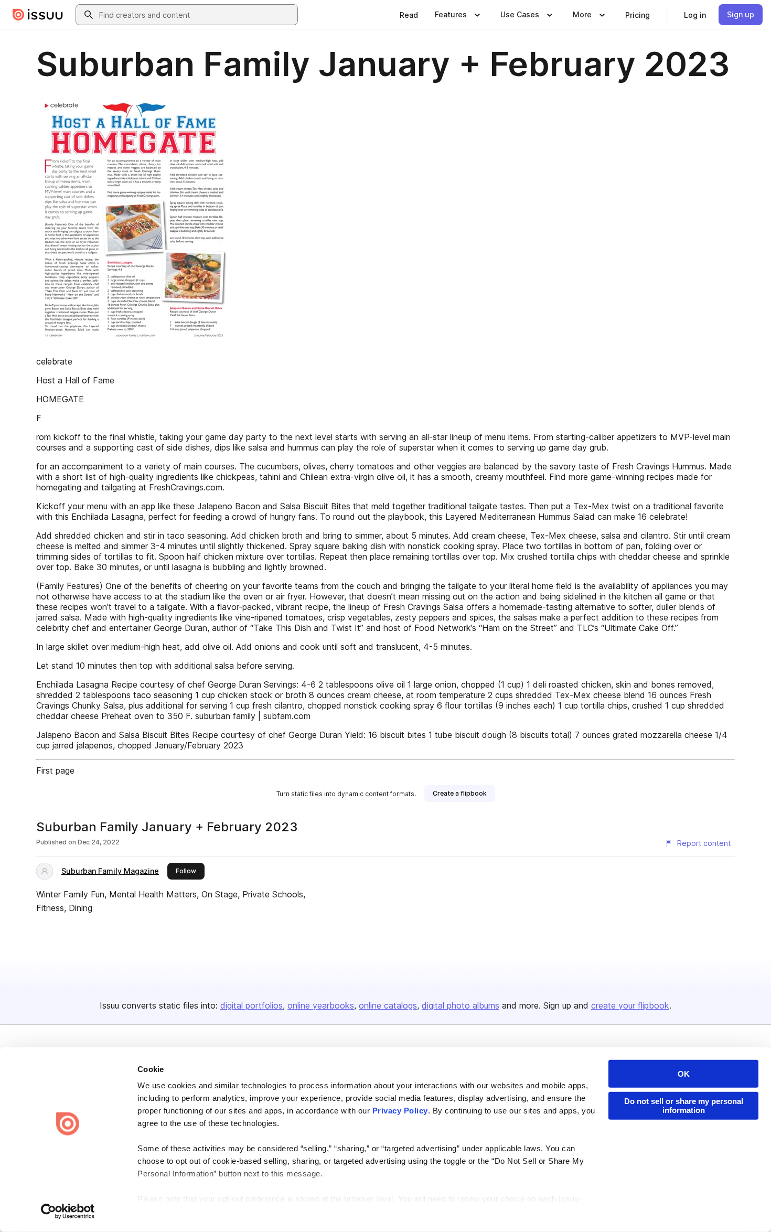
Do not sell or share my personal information (683, 1106)
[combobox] (196, 15)
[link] (408, 14)
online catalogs (388, 1005)
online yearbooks (320, 1005)
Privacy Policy (400, 1110)
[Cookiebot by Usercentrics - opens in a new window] (68, 1211)
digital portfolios (251, 1005)
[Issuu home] (37, 14)
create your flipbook (630, 1005)
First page (55, 770)
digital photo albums (460, 1005)
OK (684, 1073)
